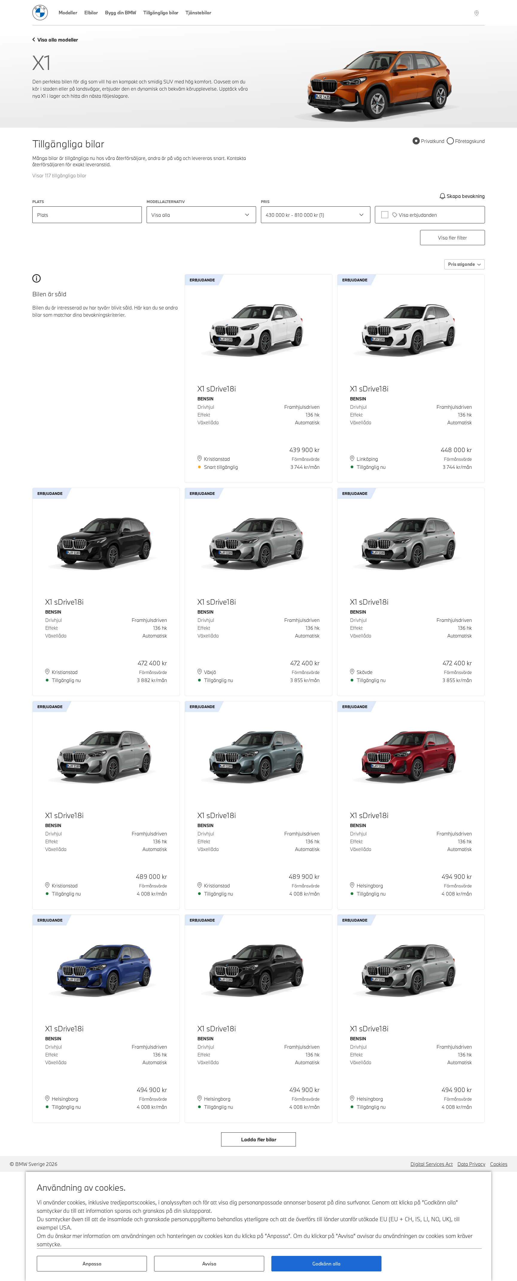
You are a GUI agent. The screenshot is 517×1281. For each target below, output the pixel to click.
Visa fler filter (452, 237)
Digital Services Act (431, 1164)
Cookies (498, 1164)
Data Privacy (471, 1164)
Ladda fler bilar (258, 1139)
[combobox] (201, 214)
